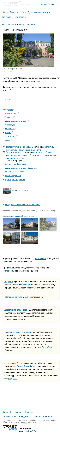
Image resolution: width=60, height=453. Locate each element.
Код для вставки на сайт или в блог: (22, 204)
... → (44, 297)
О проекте (20, 17)
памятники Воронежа (14, 172)
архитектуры (48, 147)
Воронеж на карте (20, 190)
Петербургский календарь (35, 12)
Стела (19, 297)
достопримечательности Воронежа (21, 168)
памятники (10, 129)
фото (10, 110)
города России (47, 4)
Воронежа (50, 152)
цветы (7, 140)
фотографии (16, 216)
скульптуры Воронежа (15, 179)
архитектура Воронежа (15, 164)
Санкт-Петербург (24, 332)
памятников (24, 150)
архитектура (10, 113)
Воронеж (9, 117)
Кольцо (9, 297)
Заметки (14, 12)
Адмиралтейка (32, 297)
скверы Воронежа (13, 176)
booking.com (40, 258)
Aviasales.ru (8, 271)
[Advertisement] (30, 423)
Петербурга (47, 347)
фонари (26, 284)
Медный (12, 378)
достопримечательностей (18, 155)
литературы (12, 150)
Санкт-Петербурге (26, 366)
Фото (5, 12)
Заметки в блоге (14, 152)
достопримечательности (16, 121)
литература (10, 125)
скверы (8, 132)
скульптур (36, 150)
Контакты (7, 17)
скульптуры (10, 136)
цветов (20, 158)
